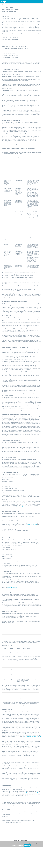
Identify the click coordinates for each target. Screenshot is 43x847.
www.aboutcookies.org (12, 587)
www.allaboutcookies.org (35, 792)
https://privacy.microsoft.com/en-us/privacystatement (19, 749)
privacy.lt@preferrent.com (31, 524)
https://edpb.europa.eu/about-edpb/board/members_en (19, 507)
